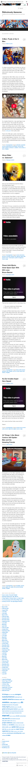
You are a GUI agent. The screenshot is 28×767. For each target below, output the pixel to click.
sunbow (16, 147)
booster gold (17, 697)
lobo (21, 712)
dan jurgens (13, 702)
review (4, 725)
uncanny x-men (17, 731)
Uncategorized (9, 145)
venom (21, 731)
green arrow (6, 709)
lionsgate (10, 371)
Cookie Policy (5, 761)
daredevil (19, 702)
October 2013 (5, 629)
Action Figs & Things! (7, 681)
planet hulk (22, 371)
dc (22, 702)
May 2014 (4, 624)
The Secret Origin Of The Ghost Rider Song (12, 599)
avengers (18, 694)
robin (7, 724)
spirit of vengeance (19, 257)
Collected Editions (6, 682)
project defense (7, 723)
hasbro (19, 709)
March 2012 (4, 659)
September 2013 (6, 630)
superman (5, 731)
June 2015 (4, 613)
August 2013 (5, 632)
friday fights (6, 707)
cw (9, 702)
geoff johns (12, 707)
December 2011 (5, 664)
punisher (14, 722)
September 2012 (6, 650)
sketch (10, 727)
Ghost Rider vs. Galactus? (7, 156)
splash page (21, 727)
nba (3, 718)
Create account (5, 741)
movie (17, 716)
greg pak (4, 371)
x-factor (23, 733)
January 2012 (5, 662)
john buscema (20, 711)
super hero (13, 729)
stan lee (4, 729)
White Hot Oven (5, 690)
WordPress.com (6, 747)
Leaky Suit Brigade (6, 679)
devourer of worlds (6, 256)
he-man (11, 711)
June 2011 (4, 673)
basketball (5, 697)
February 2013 (5, 642)
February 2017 (5, 608)
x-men (8, 735)
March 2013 (4, 640)
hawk (22, 709)
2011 (9, 694)
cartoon (19, 146)
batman (11, 697)
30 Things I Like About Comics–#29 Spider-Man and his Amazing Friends (10, 438)
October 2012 (5, 648)
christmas (16, 699)
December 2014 (5, 618)
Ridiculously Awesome (12, 12)
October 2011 (5, 667)
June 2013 (4, 635)
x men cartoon (21, 147)
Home (3, 29)
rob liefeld (11, 725)
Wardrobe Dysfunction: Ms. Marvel (10, 596)
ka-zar (21, 427)
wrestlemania (10, 733)
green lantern (14, 709)
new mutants (13, 718)
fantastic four (13, 256)
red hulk (18, 723)
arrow (14, 694)
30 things (18, 585)
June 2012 (4, 654)
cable (21, 697)
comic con (21, 699)
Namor (24, 716)
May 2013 (4, 637)
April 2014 (4, 626)
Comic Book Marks (6, 689)
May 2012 (4, 656)
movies (17, 371)
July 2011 (4, 672)
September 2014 (6, 621)
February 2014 (5, 627)
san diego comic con (18, 724)
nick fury (14, 720)
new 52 (7, 718)
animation (18, 145)
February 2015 (5, 616)
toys (12, 731)
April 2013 (4, 638)
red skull (21, 722)
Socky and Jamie (6, 685)
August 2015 (5, 610)
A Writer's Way (5, 684)
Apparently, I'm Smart (7, 687)
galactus (18, 256)
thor (10, 731)
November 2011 (5, 666)
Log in (3, 742)
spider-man (8, 587)
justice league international (14, 712)
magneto (7, 147)
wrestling (16, 733)
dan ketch (22, 255)
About (8, 29)
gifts (20, 707)
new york (18, 718)
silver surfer (5, 727)
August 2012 (5, 651)
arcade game (8, 130)
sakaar (3, 372)
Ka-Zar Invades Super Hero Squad (10, 380)
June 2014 (4, 623)
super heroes (20, 729)
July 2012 (4, 653)
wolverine (4, 733)
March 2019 (4, 607)
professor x (11, 147)
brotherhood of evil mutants (11, 146)
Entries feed (5, 744)
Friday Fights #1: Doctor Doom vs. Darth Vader (13, 598)
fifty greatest (15, 704)
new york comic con (7, 720)
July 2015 (4, 611)
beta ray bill (18, 369)
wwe (20, 733)
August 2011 (5, 670)
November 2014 (5, 619)
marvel (14, 371)
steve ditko (8, 729)
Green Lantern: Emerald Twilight (9, 595)
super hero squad (12, 429)
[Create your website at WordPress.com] (14, 1)
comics (5, 702)
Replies (7, 149)
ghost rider (23, 256)
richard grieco (12, 257)
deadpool (4, 704)
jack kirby (15, 711)
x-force (4, 735)
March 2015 (4, 615)
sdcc (23, 724)
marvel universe (12, 716)
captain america (8, 699)
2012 (11, 694)
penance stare (5, 257)
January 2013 (5, 643)
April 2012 (4, 658)
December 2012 (5, 645)
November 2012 (5, 646)
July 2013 (4, 634)
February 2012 (5, 661)
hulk (7, 371)
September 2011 (6, 669)
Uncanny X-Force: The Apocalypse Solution (12, 601)
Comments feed (5, 746)
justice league (5, 713)
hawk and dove (6, 711)
